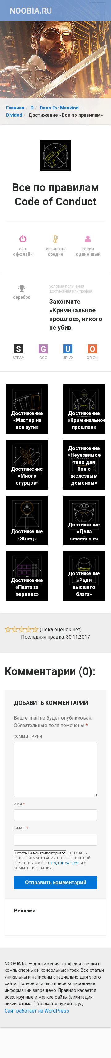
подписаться (64, 863)
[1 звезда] (8, 629)
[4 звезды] (28, 629)
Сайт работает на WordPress (37, 1011)
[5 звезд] (35, 629)
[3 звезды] (21, 629)
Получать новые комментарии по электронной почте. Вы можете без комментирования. (52, 861)
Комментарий (28, 737)
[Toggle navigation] (97, 8)
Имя (19, 804)
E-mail (21, 828)
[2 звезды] (14, 629)
